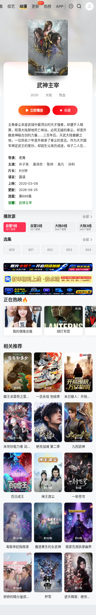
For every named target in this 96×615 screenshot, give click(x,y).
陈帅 (50, 164)
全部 (85, 216)
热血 (62, 95)
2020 (34, 95)
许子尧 (24, 164)
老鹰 (22, 158)
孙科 (71, 164)
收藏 (67, 110)
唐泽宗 (38, 164)
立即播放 (36, 110)
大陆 (48, 95)
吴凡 (61, 164)
